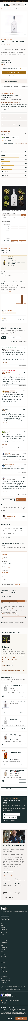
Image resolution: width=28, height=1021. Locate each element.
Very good (8, 44)
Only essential (8, 1018)
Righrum (7, 391)
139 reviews (16, 775)
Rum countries (4, 947)
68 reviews (16, 690)
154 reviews (16, 706)
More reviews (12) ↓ (8, 499)
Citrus (2, 163)
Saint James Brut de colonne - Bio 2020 (17, 686)
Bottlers (2, 951)
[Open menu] (2, 4)
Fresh (2, 159)
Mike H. (7, 477)
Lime (2, 167)
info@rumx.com (5, 915)
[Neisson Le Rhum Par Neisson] (5, 704)
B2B (2, 969)
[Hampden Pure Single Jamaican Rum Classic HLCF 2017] (5, 756)
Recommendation (15, 86)
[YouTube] (8, 919)
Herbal (4, 175)
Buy (2, 86)
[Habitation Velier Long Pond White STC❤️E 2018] (5, 773)
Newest (25, 341)
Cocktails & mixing (6, 140)
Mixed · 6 (18, 337)
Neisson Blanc (13, 734)
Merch (2, 934)
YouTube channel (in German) (10, 875)
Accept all (21, 1018)
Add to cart (22, 696)
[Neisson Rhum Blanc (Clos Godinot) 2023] (5, 720)
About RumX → (8, 872)
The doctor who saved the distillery (11, 659)
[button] (14, 24)
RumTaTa (7, 431)
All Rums (3, 925)
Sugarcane (3, 151)
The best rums (4, 929)
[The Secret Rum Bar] (4, 516)
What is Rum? (4, 940)
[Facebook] (2, 919)
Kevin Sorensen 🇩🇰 (9, 349)
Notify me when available (15, 72)
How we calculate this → (6, 537)
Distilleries (3, 949)
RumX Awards (4, 932)
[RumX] (7, 5)
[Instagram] (5, 919)
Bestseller (3, 927)
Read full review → (7, 518)
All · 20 (3, 337)
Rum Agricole (5, 39)
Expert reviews (4, 943)
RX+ (2, 973)
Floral (4, 171)
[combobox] (17, 4)
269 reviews (16, 759)
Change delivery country (14, 75)
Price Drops (3, 956)
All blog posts (4, 945)
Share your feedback (5, 980)
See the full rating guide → (8, 291)
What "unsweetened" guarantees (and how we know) (13, 671)
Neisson (4, 558)
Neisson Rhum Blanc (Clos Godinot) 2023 (17, 718)
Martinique (4, 554)
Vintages (3, 952)
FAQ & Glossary (4, 942)
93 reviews (16, 739)
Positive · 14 (11, 337)
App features (4, 967)
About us (3, 962)
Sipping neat (15, 137)
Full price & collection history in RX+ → (10, 613)
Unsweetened (5, 567)
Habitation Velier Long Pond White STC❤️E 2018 (17, 771)
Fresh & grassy (6, 137)
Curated (13, 341)
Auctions (3, 931)
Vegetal (3, 155)
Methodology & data (5, 965)
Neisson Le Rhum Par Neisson (17, 701)
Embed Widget (4, 971)
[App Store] (2, 1003)
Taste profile (7, 86)
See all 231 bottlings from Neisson (14, 788)
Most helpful (19, 341)
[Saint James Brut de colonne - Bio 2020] (5, 688)
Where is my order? (5, 978)
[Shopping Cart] (25, 4)
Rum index (3, 954)
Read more (3, 56)
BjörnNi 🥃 (7, 453)
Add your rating (20, 319)
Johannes (7, 372)
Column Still (5, 572)
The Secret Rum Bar (10, 516)
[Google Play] (5, 1003)
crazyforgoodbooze (9, 464)
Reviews (3, 964)
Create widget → (17, 584)
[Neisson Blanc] (5, 737)
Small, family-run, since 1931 (9, 657)
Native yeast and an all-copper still (11, 661)
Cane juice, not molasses (8, 667)
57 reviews (16, 723)
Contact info (3, 982)
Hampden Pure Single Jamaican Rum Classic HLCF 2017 (17, 754)
